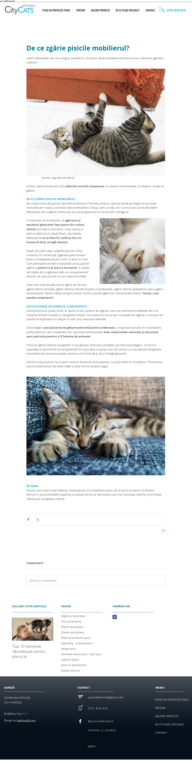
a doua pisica (84, 643)
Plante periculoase (72, 632)
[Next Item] (47, 629)
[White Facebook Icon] (80, 721)
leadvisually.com (26, 720)
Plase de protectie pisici (76, 637)
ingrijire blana (70, 659)
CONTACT (161, 732)
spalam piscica (70, 670)
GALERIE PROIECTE (166, 716)
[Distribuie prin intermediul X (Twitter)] (37, 519)
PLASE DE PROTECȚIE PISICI (172, 699)
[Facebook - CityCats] (114, 617)
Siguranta (67, 643)
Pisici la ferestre (71, 621)
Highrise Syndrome (73, 616)
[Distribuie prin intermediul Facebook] (28, 519)
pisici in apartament (73, 665)
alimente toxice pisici (74, 654)
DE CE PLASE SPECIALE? (169, 724)
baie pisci (96, 654)
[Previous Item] (18, 629)
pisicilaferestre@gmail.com (105, 697)
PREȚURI (160, 708)
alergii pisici (68, 648)
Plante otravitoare (72, 626)
